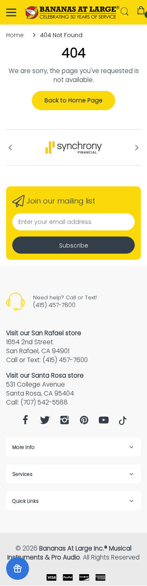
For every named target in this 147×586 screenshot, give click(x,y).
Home (15, 35)
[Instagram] (64, 422)
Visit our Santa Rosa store (45, 375)
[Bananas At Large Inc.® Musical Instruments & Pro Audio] (72, 12)
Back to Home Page (73, 100)
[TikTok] (122, 422)
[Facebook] (25, 422)
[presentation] (10, 148)
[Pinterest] (84, 422)
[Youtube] (104, 422)
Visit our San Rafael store (43, 333)
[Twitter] (45, 422)
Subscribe (73, 245)
